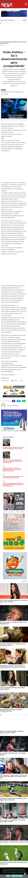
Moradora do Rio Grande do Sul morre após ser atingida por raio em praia (13, 448)
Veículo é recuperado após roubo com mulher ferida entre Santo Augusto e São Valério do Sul (13, 485)
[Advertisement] (14, 167)
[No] (26, 872)
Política (3, 90)
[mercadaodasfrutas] (15, 565)
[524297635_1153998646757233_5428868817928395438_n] (14, 420)
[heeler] (14, 392)
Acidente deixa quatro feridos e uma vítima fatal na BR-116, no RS (13, 477)
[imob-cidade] (14, 522)
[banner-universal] (14, 13)
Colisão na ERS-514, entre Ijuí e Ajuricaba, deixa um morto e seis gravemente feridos (12, 469)
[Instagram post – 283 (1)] (14, 503)
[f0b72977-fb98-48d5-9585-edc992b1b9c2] (14, 541)
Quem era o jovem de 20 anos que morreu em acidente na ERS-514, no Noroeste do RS (13, 461)
